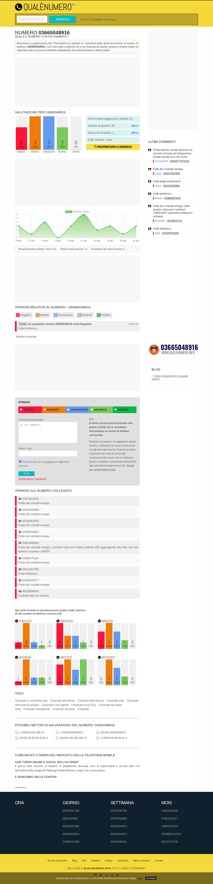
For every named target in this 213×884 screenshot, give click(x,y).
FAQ (84, 860)
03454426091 (118, 841)
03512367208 (30, 569)
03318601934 (30, 521)
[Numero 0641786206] (34, 684)
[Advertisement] (77, 82)
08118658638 (30, 591)
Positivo (123, 409)
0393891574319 (171, 834)
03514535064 (171, 185)
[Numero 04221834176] (117, 684)
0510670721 (174, 220)
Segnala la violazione (26, 336)
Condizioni (122, 860)
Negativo (29, 409)
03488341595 (71, 841)
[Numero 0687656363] (75, 648)
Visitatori (95, 860)
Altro (139, 878)
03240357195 (71, 810)
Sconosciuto (79, 409)
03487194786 (118, 810)
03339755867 (30, 532)
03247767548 (169, 841)
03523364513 (118, 826)
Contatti (159, 860)
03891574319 (169, 826)
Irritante (53, 409)
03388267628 (172, 198)
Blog (74, 860)
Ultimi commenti (141, 860)
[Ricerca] (32, 16)
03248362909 (30, 509)
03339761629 (170, 233)
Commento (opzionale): (31, 419)
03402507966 (71, 826)
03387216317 (169, 818)
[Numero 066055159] (117, 648)
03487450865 (118, 818)
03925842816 (71, 834)
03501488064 (30, 543)
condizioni (49, 462)
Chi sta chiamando (57, 860)
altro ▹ (135, 125)
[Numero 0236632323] (34, 648)
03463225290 (169, 810)
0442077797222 (179, 161)
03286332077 (30, 580)
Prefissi (108, 860)
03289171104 (30, 558)
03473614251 (30, 498)
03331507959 (171, 173)
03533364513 (118, 834)
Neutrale (100, 409)
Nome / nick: (25, 448)
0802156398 (70, 818)
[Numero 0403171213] (75, 684)
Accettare (151, 878)
